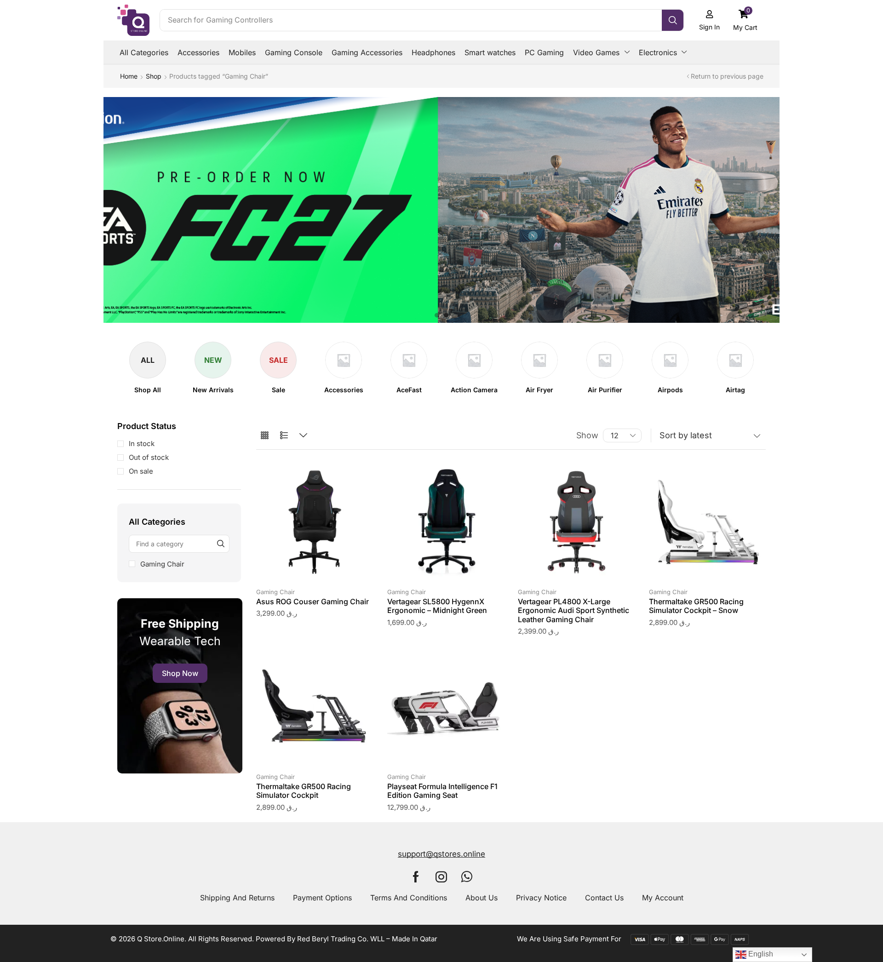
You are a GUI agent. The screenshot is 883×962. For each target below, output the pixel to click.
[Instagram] (441, 876)
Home (129, 76)
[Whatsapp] (467, 876)
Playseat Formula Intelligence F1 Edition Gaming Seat (442, 791)
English (759, 954)
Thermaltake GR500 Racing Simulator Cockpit (303, 791)
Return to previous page (727, 76)
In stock (142, 443)
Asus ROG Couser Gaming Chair (312, 601)
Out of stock (149, 457)
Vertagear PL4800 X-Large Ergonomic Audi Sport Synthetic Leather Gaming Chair (573, 610)
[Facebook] (416, 876)
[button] (745, 20)
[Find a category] (220, 543)
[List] (283, 436)
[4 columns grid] (264, 436)
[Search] (672, 20)
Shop (153, 76)
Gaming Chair (162, 564)
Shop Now (180, 673)
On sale (141, 471)
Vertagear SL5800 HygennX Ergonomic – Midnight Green (437, 606)
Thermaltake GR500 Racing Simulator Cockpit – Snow (696, 606)
